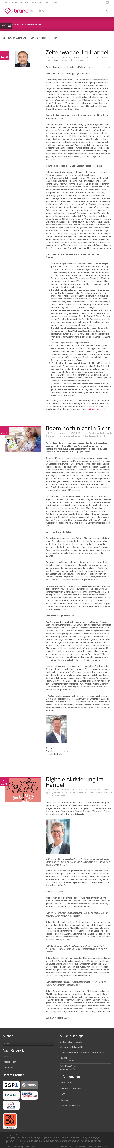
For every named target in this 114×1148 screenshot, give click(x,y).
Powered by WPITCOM (69, 1147)
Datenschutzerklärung (71, 1088)
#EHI (75, 433)
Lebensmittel (97, 433)
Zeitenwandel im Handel (77, 52)
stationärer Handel (101, 793)
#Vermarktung (108, 790)
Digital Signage (51, 793)
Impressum (66, 1083)
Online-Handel (62, 60)
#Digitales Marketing (82, 790)
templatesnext (102, 1147)
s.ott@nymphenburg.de (96, 409)
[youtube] (107, 3)
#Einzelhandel (81, 57)
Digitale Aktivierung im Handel (74, 781)
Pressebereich (9, 1062)
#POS (104, 57)
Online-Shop (75, 436)
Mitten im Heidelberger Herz (72, 1047)
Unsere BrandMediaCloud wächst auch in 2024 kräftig (84, 1052)
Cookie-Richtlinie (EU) (70, 1106)
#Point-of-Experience (94, 57)
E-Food (89, 433)
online (57, 436)
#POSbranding (51, 60)
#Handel (94, 790)
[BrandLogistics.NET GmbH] (22, 10)
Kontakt (65, 1100)
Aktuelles (67, 57)
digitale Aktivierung (64, 793)
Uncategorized (9, 1067)
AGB (63, 1094)
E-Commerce (82, 433)
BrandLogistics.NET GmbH (82, 60)
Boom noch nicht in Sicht (78, 428)
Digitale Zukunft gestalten (71, 1042)
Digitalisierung (77, 793)
